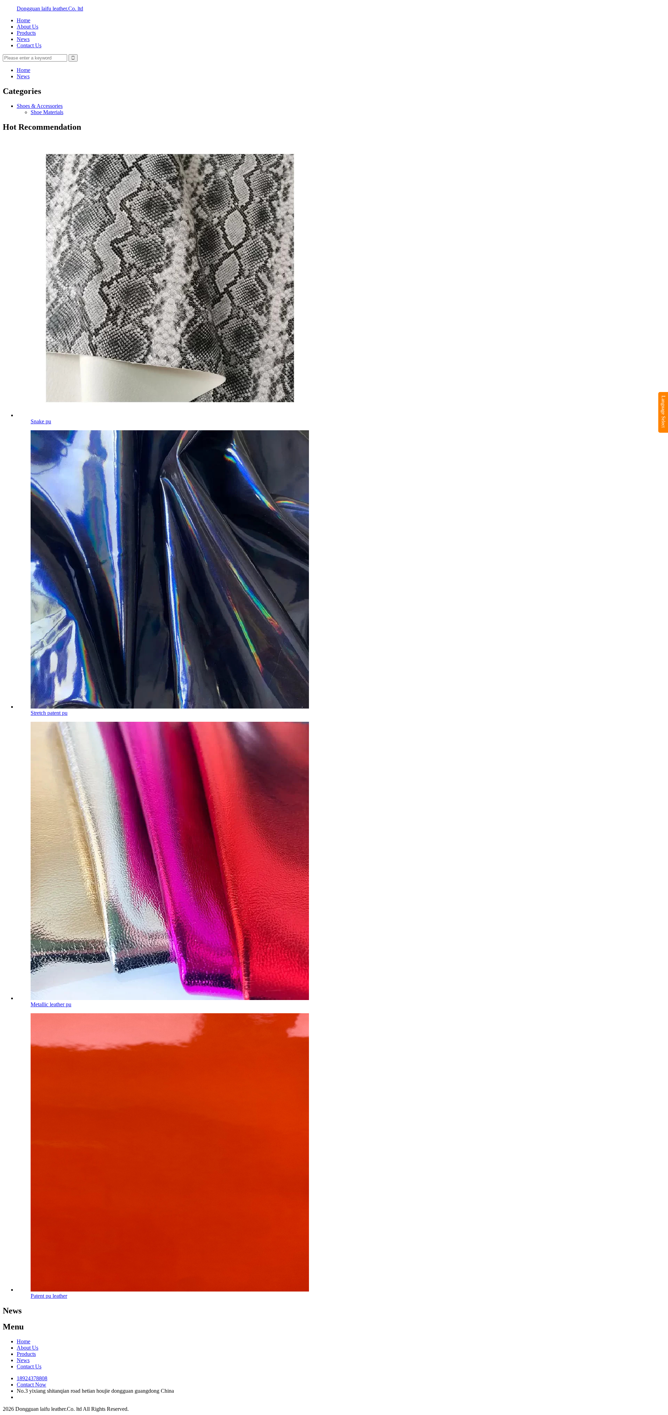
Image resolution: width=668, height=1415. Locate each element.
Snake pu (41, 421)
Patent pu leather (49, 1296)
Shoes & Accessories (40, 106)
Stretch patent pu (49, 713)
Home (23, 20)
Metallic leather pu (51, 1004)
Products (26, 33)
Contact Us (29, 45)
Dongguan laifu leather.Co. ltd (50, 8)
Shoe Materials (47, 112)
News (23, 39)
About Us (27, 27)
